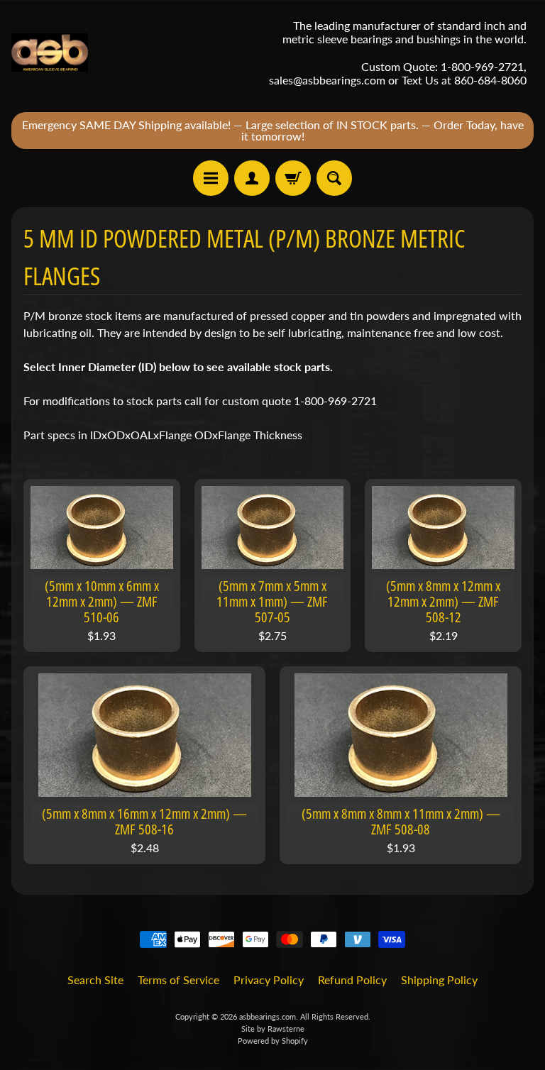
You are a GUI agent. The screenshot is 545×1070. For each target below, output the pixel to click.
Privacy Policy (268, 979)
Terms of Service (178, 979)
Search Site (95, 979)
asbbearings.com (267, 1016)
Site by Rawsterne (272, 1028)
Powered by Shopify (273, 1040)
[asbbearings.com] (49, 52)
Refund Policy (352, 979)
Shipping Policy (439, 979)
